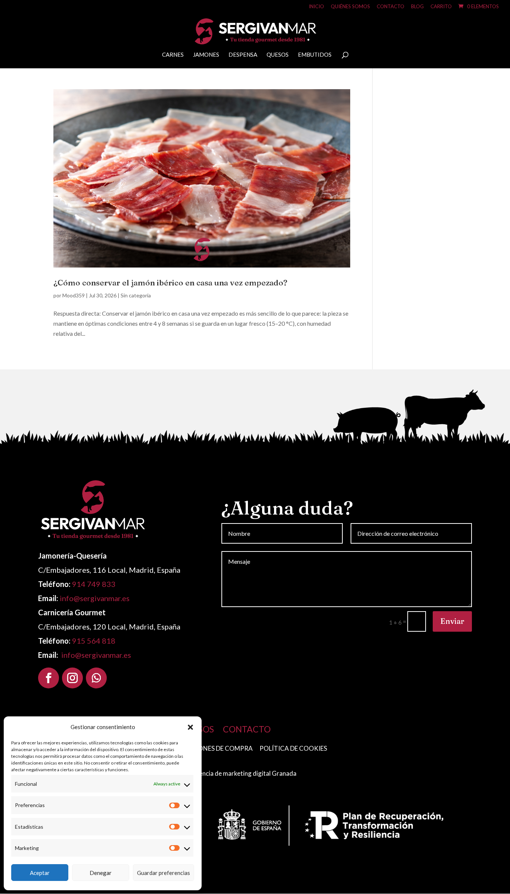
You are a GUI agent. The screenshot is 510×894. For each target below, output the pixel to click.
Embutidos (315, 55)
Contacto (390, 6)
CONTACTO (247, 729)
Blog (417, 6)
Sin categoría (136, 295)
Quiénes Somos (350, 6)
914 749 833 (93, 583)
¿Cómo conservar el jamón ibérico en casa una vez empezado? (170, 282)
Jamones (206, 55)
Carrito (441, 6)
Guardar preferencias (163, 872)
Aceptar (40, 872)
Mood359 (73, 295)
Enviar (452, 621)
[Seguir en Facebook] (48, 678)
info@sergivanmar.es (95, 598)
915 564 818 (93, 640)
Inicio (316, 6)
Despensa (242, 55)
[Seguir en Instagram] (72, 678)
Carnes (173, 55)
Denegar (101, 872)
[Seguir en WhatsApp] (96, 678)
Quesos (278, 55)
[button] (190, 727)
